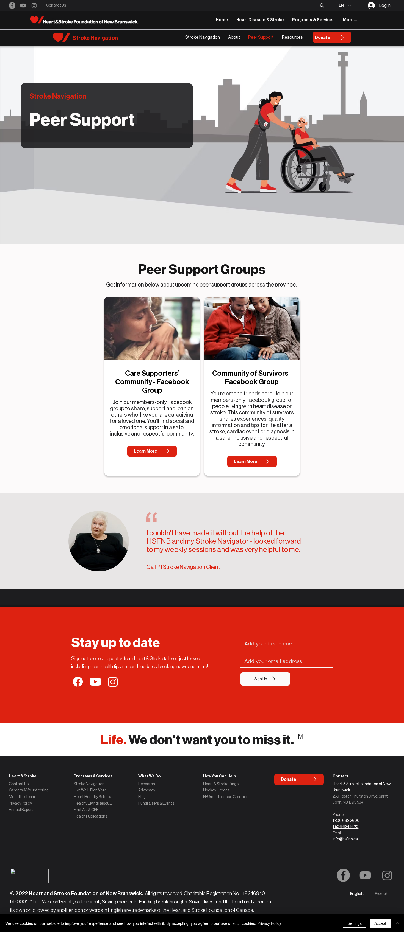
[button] (322, 5)
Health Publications (90, 816)
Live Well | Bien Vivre (90, 790)
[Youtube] (23, 5)
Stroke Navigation (89, 784)
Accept (380, 923)
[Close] (397, 923)
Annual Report (21, 809)
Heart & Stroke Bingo (221, 784)
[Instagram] (34, 5)
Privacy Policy (20, 803)
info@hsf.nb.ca (345, 839)
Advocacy (146, 790)
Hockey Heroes (216, 790)
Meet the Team (22, 797)
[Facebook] (12, 5)
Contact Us (19, 784)
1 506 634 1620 (345, 826)
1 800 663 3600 (346, 820)
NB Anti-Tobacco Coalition (225, 797)
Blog (142, 797)
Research (146, 784)
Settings (355, 923)
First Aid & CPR (86, 809)
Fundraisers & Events (156, 803)
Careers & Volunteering (29, 790)
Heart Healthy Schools (93, 797)
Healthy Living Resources (93, 803)
